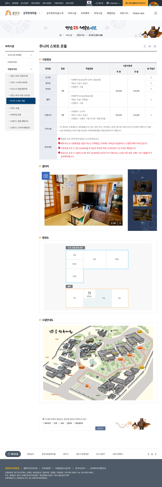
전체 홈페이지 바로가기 (137, 3)
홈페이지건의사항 (30, 468)
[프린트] (155, 46)
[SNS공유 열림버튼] (145, 46)
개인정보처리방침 (12, 468)
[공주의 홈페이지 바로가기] (39, 10)
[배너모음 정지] (152, 454)
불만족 (69, 423)
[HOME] (60, 35)
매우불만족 (79, 423)
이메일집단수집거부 (63, 468)
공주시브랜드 (47, 3)
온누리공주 (24, 3)
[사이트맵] (155, 13)
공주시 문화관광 (68, 454)
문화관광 (15, 3)
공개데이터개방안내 (98, 468)
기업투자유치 (58, 3)
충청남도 (119, 454)
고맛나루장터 (35, 3)
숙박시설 (69, 35)
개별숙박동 (80, 35)
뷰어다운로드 (80, 468)
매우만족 (47, 423)
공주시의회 (69, 3)
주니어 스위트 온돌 (96, 35)
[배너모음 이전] (148, 454)
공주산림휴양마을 (34, 454)
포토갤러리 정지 (120, 223)
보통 (62, 423)
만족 (55, 423)
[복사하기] (150, 46)
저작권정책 (46, 468)
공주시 (7, 3)
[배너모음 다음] (155, 454)
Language (113, 3)
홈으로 (100, 3)
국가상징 (89, 5)
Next (142, 222)
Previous (142, 177)
